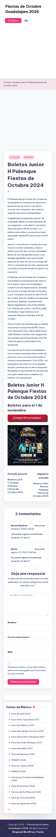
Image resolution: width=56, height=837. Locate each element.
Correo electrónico (19, 637)
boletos (28, 157)
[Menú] (26, 20)
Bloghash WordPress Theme (28, 832)
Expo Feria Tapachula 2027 (25, 719)
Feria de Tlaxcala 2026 (23, 797)
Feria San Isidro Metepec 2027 (26, 742)
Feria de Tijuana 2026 (22, 765)
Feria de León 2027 (21, 713)
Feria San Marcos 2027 (23, 725)
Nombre (13, 622)
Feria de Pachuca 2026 (23, 786)
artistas (14, 157)
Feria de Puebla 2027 (22, 748)
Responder (40, 525)
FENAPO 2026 (18, 760)
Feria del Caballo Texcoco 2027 (27, 731)
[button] (13, 20)
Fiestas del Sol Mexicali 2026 (26, 792)
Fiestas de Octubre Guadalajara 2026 (23, 9)
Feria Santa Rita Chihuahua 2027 (28, 736)
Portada (7, 82)
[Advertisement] (28, 51)
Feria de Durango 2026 (23, 754)
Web (10, 652)
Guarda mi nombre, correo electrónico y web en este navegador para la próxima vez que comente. (27, 670)
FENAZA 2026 (18, 771)
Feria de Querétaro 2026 (23, 803)
